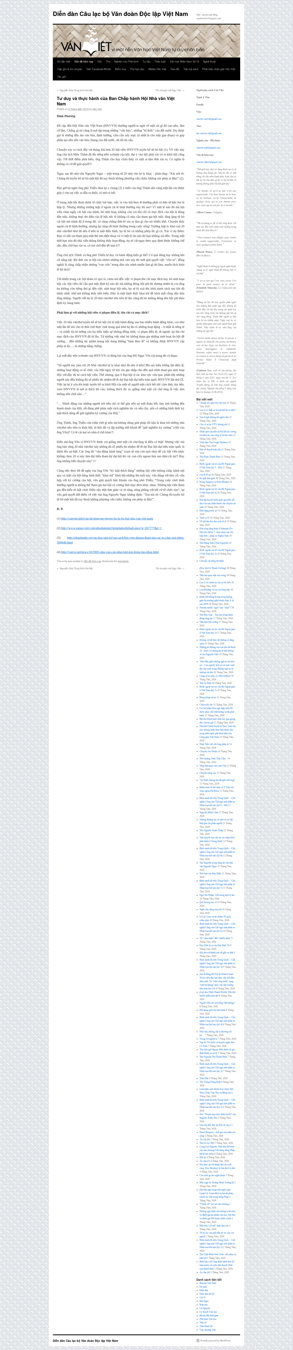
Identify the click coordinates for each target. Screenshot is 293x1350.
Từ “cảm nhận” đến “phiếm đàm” (215, 938)
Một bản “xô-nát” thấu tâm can (214, 1225)
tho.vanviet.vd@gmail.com (209, 133)
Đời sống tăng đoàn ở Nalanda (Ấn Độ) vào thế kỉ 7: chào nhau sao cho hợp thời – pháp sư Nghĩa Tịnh (216, 532)
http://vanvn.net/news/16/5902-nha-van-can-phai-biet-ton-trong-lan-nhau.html (110, 552)
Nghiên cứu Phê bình (126, 61)
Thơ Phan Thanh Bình (210, 456)
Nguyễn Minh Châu (209, 812)
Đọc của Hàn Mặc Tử (215, 945)
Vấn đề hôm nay (83, 61)
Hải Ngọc (204, 1301)
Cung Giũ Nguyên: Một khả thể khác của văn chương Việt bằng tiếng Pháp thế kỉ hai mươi (217, 1150)
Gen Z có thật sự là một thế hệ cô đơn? (218, 410)
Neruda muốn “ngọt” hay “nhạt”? (215, 607)
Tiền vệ (203, 1322)
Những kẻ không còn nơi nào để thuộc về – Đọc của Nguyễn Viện (218, 651)
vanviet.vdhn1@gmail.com (209, 162)
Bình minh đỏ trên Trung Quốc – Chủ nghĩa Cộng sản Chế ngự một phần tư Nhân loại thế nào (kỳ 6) (217, 927)
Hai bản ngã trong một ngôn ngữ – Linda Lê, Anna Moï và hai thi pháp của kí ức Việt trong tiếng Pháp (216, 1193)
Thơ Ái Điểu (205, 683)
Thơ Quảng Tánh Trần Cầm (213, 758)
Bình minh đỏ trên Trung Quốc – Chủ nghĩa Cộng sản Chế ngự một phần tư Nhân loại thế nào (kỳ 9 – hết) (217, 802)
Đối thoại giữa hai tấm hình (212, 1010)
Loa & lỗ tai (205, 474)
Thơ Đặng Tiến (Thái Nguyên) (214, 543)
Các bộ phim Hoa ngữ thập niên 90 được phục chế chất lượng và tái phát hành (217, 712)
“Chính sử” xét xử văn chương (214, 1204)
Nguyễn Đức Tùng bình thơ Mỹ (74, 90)
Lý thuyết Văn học (208, 1311)
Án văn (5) (205, 1161)
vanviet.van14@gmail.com (208, 119)
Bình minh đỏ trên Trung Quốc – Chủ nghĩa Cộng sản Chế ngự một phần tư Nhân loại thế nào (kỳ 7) (217, 884)
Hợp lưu (203, 1304)
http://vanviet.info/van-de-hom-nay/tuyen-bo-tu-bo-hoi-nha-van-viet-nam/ (107, 518)
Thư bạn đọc (137, 69)
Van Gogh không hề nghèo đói (214, 417)
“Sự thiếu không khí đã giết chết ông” (217, 780)
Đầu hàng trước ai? (208, 510)
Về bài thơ (213, 521)
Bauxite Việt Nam (208, 1283)
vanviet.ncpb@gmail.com (208, 147)
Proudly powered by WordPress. (215, 1340)
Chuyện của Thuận (208, 751)
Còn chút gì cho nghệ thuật (212, 1175)
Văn (99, 61)
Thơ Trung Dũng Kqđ (210, 1082)
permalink (123, 561)
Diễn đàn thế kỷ (207, 1294)
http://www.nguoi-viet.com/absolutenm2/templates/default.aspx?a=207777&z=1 (111, 528)
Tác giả (61, 76)
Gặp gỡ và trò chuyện (69, 69)
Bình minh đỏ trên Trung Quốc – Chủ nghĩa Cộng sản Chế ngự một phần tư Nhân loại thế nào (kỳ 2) (217, 1103)
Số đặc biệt (63, 61)
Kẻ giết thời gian (207, 478)
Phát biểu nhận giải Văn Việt (218, 69)
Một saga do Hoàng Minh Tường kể (217, 1182)
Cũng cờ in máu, (215, 676)
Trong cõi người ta (208, 1038)
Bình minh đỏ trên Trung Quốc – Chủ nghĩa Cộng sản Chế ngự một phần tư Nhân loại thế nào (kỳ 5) (217, 963)
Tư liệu (146, 61)
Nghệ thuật (209, 61)
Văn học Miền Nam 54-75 (184, 61)
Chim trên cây (206, 704)
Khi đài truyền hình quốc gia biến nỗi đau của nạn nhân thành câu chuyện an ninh (218, 503)
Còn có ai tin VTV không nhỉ (213, 424)
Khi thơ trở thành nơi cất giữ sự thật (216, 952)
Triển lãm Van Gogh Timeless (214, 442)
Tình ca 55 (204, 517)
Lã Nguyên (205, 1308)
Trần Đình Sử (206, 1326)
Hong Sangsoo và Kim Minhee (214, 481)
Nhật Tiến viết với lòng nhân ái (214, 744)
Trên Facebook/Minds (98, 69)
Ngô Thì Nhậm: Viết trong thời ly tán (217, 895)
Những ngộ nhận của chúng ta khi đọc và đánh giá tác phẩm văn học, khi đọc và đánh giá (218, 1215)
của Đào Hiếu (210, 873)
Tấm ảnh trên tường (209, 622)
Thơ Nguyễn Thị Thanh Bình (213, 1056)
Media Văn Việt (157, 69)
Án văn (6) (205, 1139)
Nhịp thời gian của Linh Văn (213, 765)
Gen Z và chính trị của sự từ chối (215, 582)
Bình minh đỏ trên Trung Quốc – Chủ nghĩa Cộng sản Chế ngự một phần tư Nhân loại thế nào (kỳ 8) (217, 852)
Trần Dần (204, 1078)
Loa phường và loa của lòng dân (215, 589)
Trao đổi (174, 69)
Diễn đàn (204, 1290)
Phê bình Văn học (208, 1319)
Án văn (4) (205, 1272)
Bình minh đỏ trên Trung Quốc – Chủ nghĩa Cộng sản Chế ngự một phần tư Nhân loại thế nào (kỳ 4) (217, 1021)
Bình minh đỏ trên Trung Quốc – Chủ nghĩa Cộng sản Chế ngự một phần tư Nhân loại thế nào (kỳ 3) (217, 1068)
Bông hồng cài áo (208, 697)
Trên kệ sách (190, 69)
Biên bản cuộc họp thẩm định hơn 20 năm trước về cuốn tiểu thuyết (217, 1265)
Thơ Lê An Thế (207, 1143)
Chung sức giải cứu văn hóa (213, 402)
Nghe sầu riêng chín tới (210, 909)
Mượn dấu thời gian (209, 1315)
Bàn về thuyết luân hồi (210, 449)
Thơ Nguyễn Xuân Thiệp (211, 830)
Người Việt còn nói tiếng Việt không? (217, 1002)
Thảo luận (160, 61)
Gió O (202, 1297)
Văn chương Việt (208, 1329)
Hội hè (203, 1157)
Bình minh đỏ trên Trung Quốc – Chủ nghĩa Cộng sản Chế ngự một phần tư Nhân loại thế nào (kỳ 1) (217, 1244)
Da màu (203, 1286)
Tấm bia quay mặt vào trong (213, 575)
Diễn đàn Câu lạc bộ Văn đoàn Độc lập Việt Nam (120, 13)
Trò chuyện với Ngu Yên (170, 90)
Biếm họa (120, 69)
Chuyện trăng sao (208, 773)
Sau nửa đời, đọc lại (215, 1125)
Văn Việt (97, 109)
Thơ (108, 61)
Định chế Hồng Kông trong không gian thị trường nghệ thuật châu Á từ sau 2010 (217, 600)
